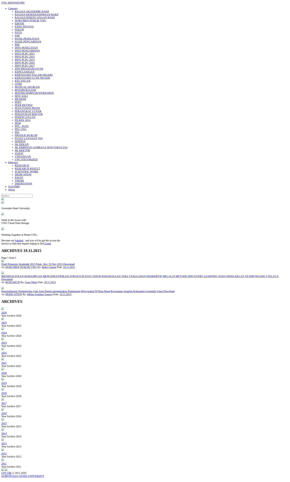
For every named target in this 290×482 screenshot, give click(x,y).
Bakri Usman (49, 267)
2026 (4, 312)
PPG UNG (21, 129)
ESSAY (19, 177)
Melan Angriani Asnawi (40, 294)
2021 (4, 363)
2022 (4, 352)
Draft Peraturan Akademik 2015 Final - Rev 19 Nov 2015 (32, 264)
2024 (4, 332)
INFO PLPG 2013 (25, 53)
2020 (4, 373)
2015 (4, 423)
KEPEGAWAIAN (25, 71)
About (11, 189)
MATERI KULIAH (25, 90)
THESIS (19, 180)
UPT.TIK (6, 473)
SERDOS (20, 141)
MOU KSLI (21, 96)
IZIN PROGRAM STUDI (29, 68)
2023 (4, 342)
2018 (4, 393)
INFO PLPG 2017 (25, 65)
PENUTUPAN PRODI (27, 108)
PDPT (18, 102)
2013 (4, 443)
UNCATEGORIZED (26, 159)
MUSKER (20, 99)
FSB (17, 35)
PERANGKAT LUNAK (28, 111)
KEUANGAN (23, 81)
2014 (4, 433)
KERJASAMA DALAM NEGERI (34, 74)
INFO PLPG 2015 (25, 59)
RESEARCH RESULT (27, 168)
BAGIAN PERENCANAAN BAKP (35, 17)
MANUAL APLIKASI (27, 87)
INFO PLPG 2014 (25, 56)
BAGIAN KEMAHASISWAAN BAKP (36, 14)
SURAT (19, 153)
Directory (13, 162)
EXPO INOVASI (24, 26)
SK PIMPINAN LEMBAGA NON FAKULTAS (41, 147)
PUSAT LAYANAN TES (29, 138)
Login (48, 243)
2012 (4, 453)
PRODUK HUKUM (26, 135)
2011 (4, 463)
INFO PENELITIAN (26, 47)
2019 (4, 383)
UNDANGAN (23, 156)
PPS (17, 132)
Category (13, 8)
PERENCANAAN (25, 117)
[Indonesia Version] (2, 199)
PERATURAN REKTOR (29, 114)
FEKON (19, 29)
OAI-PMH (14, 186)
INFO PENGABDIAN (27, 50)
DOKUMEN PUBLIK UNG (30, 20)
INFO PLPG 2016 (25, 62)
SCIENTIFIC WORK (26, 171)
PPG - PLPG (22, 126)
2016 (4, 413)
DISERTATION (23, 183)
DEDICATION (23, 174)
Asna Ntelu (31, 282)
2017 (4, 403)
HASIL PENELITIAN (27, 38)
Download (69, 264)
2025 (4, 322)
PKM (18, 123)
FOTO (18, 32)
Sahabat (19, 240)
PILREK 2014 (22, 120)
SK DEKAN (22, 144)
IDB (17, 44)
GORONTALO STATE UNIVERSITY (22, 476)
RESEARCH (22, 165)
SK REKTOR (22, 150)
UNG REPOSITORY (13, 2)
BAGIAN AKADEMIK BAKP (32, 11)
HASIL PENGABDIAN (28, 41)
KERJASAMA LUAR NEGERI (32, 78)
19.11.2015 (69, 267)
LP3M (18, 84)
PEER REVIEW (24, 105)
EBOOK (19, 23)
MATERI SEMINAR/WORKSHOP (34, 93)
